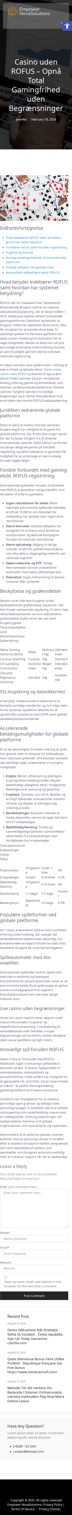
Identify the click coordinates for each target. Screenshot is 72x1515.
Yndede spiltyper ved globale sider (30, 267)
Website (5, 1262)
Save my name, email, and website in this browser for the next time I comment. (32, 1284)
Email (4, 1247)
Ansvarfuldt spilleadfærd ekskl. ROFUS (32, 272)
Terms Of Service (23, 1509)
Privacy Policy (52, 1505)
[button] (67, 26)
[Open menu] (62, 23)
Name (5, 1233)
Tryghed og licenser (19, 252)
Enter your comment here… (19, 1187)
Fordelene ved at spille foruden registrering (36, 247)
